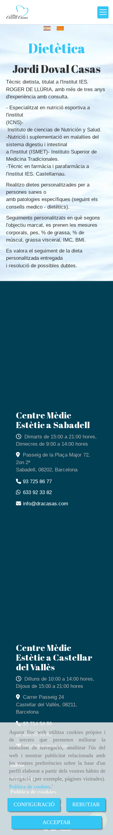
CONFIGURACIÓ (34, 804)
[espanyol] (48, 28)
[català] (62, 28)
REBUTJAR (86, 804)
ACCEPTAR (56, 822)
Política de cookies (29, 787)
